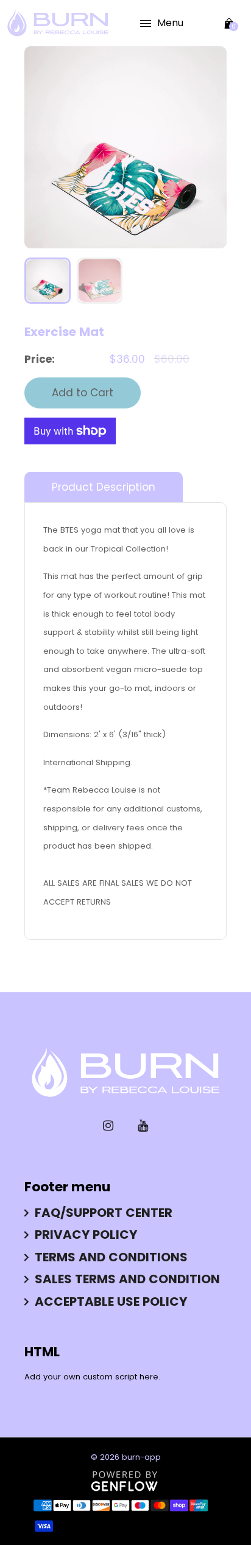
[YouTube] (143, 1125)
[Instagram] (108, 1125)
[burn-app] (58, 22)
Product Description (103, 487)
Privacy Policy (86, 1234)
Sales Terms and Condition (127, 1279)
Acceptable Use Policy (111, 1301)
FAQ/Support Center (103, 1212)
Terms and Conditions (111, 1257)
